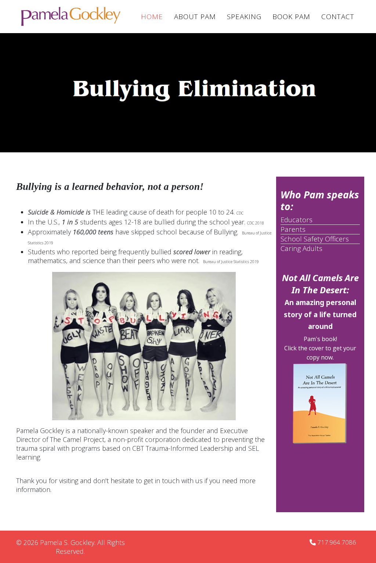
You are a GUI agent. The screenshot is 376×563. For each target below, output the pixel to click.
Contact (337, 16)
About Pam (195, 16)
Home (152, 16)
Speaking (244, 16)
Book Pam (291, 16)
